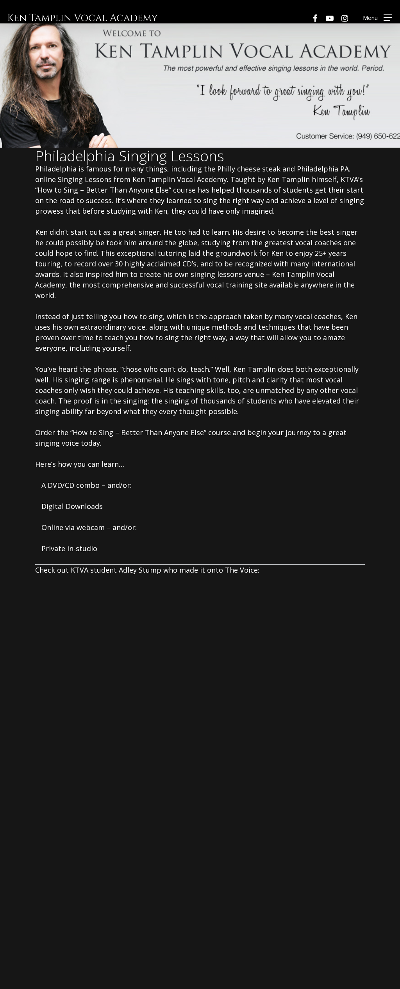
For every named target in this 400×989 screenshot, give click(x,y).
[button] (377, 17)
